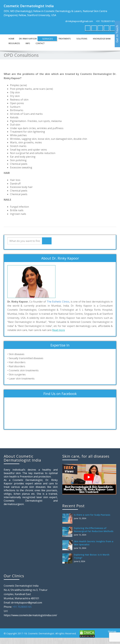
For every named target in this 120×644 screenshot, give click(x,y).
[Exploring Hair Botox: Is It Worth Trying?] (68, 558)
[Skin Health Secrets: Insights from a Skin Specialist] (68, 545)
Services (47, 38)
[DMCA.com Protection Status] (87, 633)
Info (28, 43)
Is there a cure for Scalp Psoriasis (92, 514)
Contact (40, 43)
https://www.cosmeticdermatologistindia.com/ (30, 615)
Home (11, 38)
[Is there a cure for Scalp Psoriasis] (68, 519)
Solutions (81, 38)
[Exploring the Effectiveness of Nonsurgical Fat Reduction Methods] (68, 532)
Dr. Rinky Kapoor (28, 38)
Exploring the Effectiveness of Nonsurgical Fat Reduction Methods (93, 530)
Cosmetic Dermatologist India (29, 5)
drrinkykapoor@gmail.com (79, 21)
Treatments (64, 38)
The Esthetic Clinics (58, 301)
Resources (14, 43)
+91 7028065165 (105, 21)
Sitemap (112, 631)
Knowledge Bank (102, 38)
